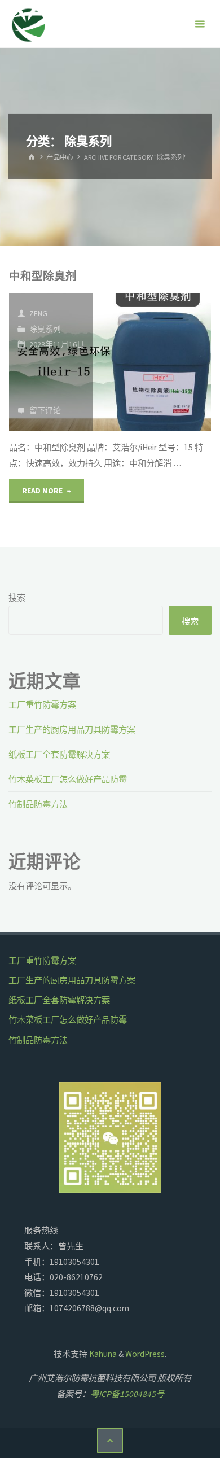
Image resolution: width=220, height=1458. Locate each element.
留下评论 (45, 410)
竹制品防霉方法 (38, 804)
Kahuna (102, 1353)
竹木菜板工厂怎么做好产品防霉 (67, 779)
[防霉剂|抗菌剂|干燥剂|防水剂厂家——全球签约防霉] (29, 24)
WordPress (145, 1353)
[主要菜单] (199, 24)
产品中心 (59, 157)
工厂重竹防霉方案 (42, 704)
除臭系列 (45, 329)
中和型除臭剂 (43, 276)
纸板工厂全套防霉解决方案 (59, 754)
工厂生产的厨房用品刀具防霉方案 (71, 729)
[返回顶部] (110, 1440)
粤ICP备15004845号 (127, 1394)
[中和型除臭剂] (152, 362)
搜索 (16, 597)
